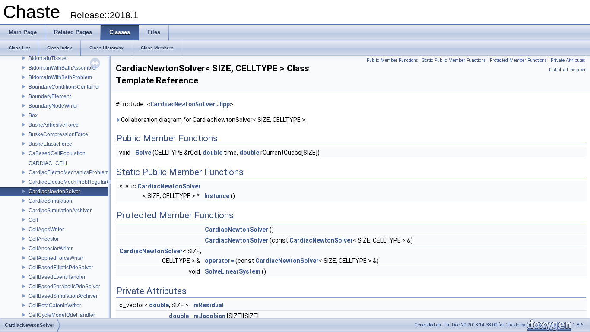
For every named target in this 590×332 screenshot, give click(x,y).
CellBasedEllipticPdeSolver (61, 268)
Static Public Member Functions (454, 60)
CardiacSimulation (50, 201)
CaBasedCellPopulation (57, 153)
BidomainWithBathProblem (60, 77)
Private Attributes (568, 60)
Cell (33, 220)
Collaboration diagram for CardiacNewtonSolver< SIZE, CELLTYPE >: (213, 119)
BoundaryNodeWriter (53, 106)
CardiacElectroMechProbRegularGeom (75, 182)
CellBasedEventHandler (57, 277)
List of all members (568, 70)
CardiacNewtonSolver (54, 191)
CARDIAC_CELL (49, 163)
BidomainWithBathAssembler (63, 68)
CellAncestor (44, 239)
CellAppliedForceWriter (56, 258)
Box (33, 115)
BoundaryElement (50, 96)
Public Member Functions (392, 60)
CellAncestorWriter (51, 249)
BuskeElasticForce (50, 144)
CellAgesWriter (46, 230)
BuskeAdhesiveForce (54, 125)
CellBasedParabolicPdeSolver (64, 287)
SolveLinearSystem (232, 271)
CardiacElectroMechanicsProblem (69, 172)
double (212, 152)
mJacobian (209, 316)
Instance (216, 195)
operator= (219, 260)
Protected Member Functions (518, 60)
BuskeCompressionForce (58, 134)
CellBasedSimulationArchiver (63, 296)
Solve (143, 152)
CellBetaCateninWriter (55, 306)
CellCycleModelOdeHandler (62, 315)
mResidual (208, 305)
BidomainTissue (48, 58)
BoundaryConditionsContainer (64, 87)
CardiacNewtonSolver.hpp (190, 104)
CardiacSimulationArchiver (60, 211)
